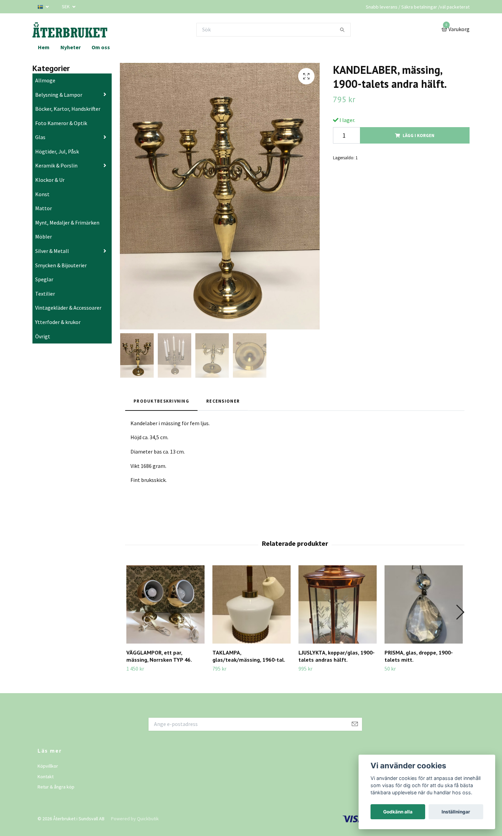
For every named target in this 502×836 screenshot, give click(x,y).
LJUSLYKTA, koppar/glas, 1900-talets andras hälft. (336, 656)
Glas (40, 137)
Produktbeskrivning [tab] (161, 401)
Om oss (101, 47)
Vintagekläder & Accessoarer (68, 307)
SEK (66, 6)
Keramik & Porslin (56, 165)
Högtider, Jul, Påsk (57, 151)
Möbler (43, 236)
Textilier (45, 293)
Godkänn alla (398, 811)
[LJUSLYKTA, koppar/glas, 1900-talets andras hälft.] (337, 604)
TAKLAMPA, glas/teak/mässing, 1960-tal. (248, 656)
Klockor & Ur (50, 179)
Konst (42, 194)
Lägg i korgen (418, 135)
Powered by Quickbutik (135, 818)
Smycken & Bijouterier (61, 265)
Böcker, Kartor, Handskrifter (67, 108)
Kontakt (46, 776)
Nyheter (70, 47)
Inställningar (456, 811)
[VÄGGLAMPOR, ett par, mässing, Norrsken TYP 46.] (165, 604)
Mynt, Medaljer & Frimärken (67, 222)
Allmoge (45, 80)
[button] (459, 612)
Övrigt (42, 336)
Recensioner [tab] (223, 401)
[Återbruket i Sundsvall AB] (69, 30)
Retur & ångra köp (56, 787)
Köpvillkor (48, 766)
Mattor (43, 208)
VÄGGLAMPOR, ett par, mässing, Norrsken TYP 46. (159, 656)
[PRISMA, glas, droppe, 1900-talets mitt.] (424, 604)
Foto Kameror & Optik (61, 123)
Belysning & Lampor (58, 94)
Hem (44, 47)
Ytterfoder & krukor (58, 322)
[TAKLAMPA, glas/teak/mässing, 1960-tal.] (251, 604)
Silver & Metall (52, 250)
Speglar (44, 279)
